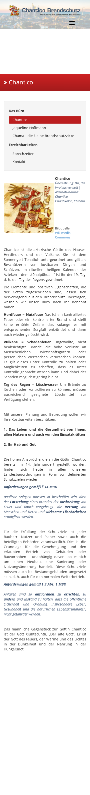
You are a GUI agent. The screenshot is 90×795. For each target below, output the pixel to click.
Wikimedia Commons (62, 234)
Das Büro (16, 110)
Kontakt (18, 161)
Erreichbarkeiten (23, 144)
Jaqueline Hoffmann (29, 127)
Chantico (19, 119)
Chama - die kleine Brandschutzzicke (43, 135)
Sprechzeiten (23, 153)
